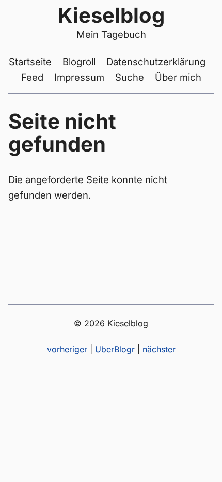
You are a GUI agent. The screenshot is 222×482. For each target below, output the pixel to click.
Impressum (79, 77)
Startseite (30, 61)
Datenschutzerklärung (155, 61)
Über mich (178, 77)
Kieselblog (111, 15)
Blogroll (79, 61)
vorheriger (67, 349)
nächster (159, 349)
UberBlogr (115, 349)
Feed (32, 77)
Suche (129, 77)
